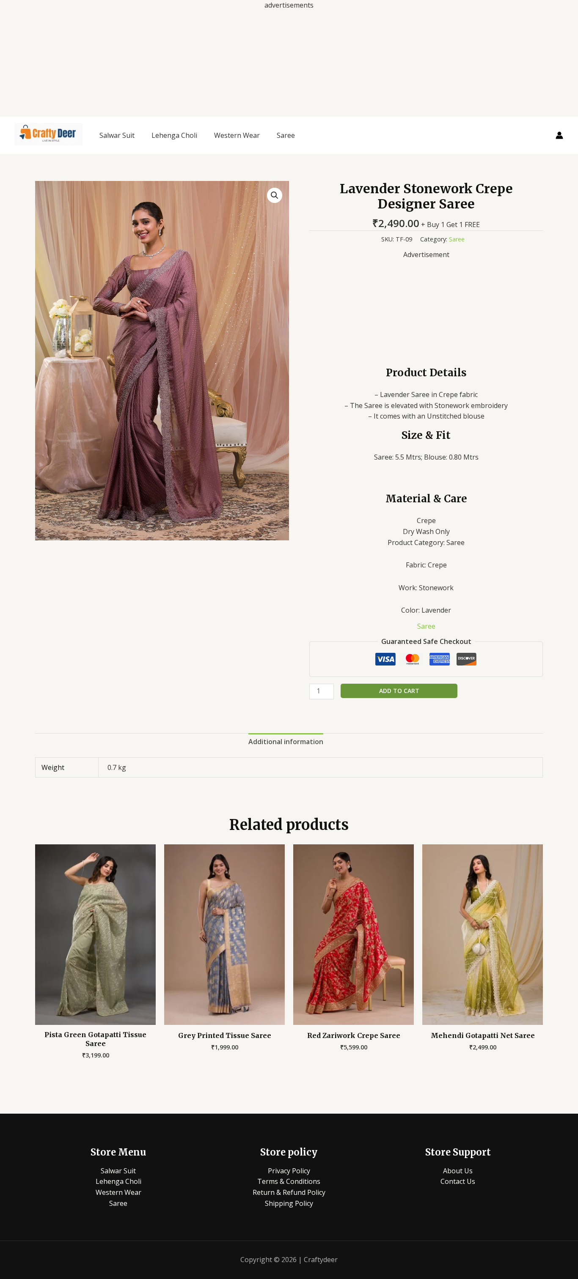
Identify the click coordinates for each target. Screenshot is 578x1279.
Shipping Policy (289, 1203)
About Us (458, 1170)
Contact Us (457, 1181)
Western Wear (237, 135)
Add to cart (399, 691)
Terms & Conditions (288, 1181)
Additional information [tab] (285, 741)
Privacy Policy (289, 1170)
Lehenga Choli (174, 135)
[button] (274, 195)
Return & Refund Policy (289, 1192)
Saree (286, 135)
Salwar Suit (117, 135)
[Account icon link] (559, 135)
